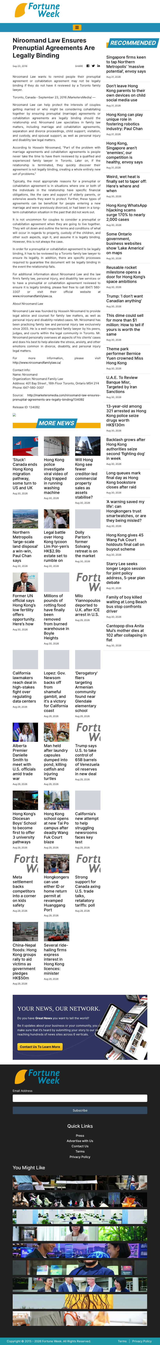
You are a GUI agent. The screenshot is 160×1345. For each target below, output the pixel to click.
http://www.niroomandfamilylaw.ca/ (37, 362)
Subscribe (80, 1110)
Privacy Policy (80, 1157)
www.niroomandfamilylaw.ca (32, 296)
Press (80, 1135)
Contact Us (80, 1146)
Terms (80, 1151)
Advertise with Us (80, 1141)
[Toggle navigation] (77, 27)
